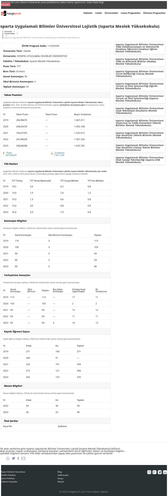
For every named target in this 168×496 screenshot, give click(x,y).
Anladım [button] (5, 4)
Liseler (98, 13)
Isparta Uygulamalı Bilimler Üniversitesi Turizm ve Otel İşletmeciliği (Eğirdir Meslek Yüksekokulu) (140, 86)
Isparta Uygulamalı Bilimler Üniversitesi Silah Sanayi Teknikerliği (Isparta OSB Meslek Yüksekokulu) (140, 160)
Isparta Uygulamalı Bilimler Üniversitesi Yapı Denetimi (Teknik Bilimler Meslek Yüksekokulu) (140, 135)
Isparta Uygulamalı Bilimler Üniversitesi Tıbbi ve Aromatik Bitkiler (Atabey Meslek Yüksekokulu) (140, 61)
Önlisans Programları (154, 13)
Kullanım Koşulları (9, 481)
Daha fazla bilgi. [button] (95, 2)
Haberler (88, 13)
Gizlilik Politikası (8, 475)
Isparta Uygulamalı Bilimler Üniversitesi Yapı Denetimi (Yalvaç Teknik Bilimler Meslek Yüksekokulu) (140, 147)
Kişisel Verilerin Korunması (13, 471)
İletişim (61, 481)
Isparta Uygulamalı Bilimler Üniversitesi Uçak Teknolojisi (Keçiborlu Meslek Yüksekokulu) (140, 111)
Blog (60, 471)
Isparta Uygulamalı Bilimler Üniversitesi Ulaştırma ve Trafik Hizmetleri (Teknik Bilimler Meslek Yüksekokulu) (140, 123)
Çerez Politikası (8, 478)
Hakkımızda (63, 475)
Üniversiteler (111, 13)
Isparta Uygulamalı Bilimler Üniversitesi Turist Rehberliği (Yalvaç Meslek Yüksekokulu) (140, 74)
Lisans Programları (131, 13)
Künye (60, 478)
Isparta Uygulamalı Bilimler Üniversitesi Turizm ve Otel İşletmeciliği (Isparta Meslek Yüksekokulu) (140, 98)
